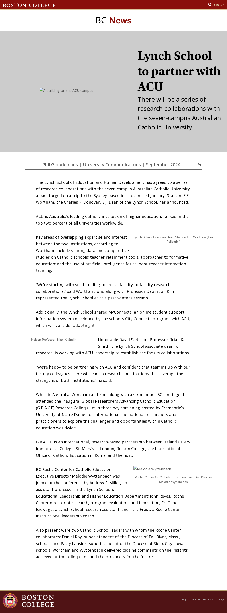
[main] (113, 310)
